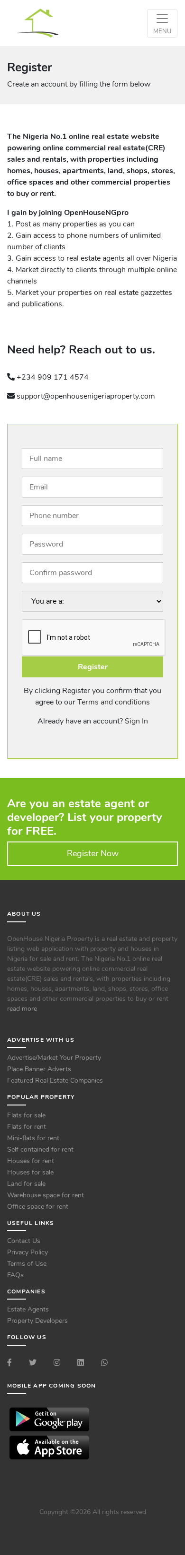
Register (93, 667)
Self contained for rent (40, 1149)
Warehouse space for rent (45, 1195)
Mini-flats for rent (33, 1138)
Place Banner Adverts (39, 1069)
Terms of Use (26, 1263)
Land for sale (26, 1183)
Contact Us (23, 1240)
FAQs (15, 1275)
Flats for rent (26, 1126)
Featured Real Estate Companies (55, 1080)
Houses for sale (30, 1172)
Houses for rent (30, 1160)
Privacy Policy (27, 1252)
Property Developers (37, 1320)
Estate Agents (28, 1309)
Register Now (93, 853)
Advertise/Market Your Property (54, 1057)
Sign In (136, 721)
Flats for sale (26, 1115)
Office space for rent (37, 1206)
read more (22, 1008)
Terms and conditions (113, 702)
